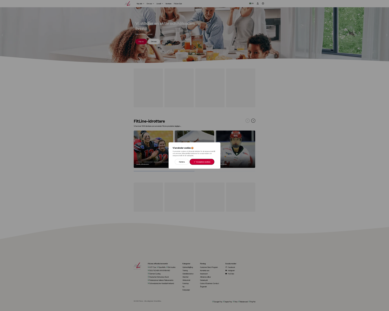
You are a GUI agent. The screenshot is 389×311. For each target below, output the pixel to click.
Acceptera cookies (203, 162)
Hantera (182, 162)
